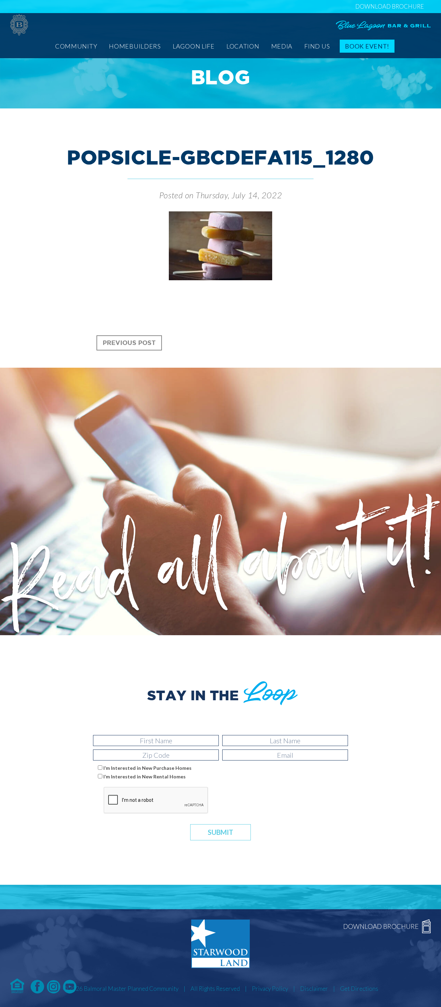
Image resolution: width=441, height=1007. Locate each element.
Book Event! (367, 46)
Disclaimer (314, 988)
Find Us (317, 46)
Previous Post (129, 342)
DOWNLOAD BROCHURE (389, 6)
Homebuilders (135, 46)
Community (76, 46)
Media (282, 46)
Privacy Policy (270, 988)
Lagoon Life (194, 46)
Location (242, 46)
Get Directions (359, 988)
